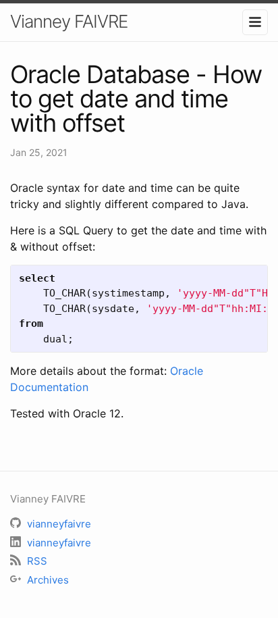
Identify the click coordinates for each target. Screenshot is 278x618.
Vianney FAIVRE (69, 21)
